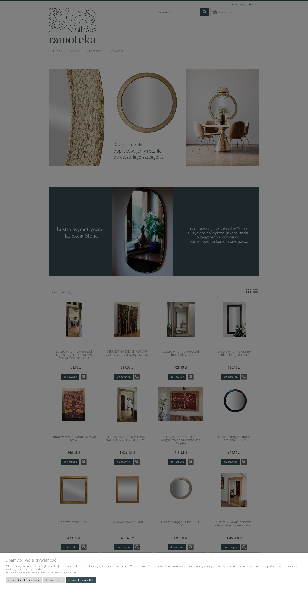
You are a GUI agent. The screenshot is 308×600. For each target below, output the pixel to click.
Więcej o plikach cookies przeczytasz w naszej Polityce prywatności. (41, 572)
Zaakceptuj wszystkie (80, 579)
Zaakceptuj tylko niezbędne (24, 579)
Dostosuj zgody (54, 579)
